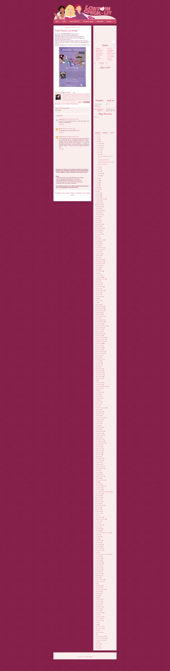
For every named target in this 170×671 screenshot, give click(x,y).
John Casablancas (99, 431)
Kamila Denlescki (99, 439)
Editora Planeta (99, 343)
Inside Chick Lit (99, 50)
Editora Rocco (98, 349)
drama (96, 298)
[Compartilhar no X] (58, 110)
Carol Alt (97, 257)
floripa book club (99, 374)
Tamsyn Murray (98, 620)
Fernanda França (99, 372)
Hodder (97, 390)
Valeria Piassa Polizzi (100, 640)
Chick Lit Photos (111, 53)
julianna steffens (99, 435)
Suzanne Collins (99, 616)
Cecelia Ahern (98, 265)
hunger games (98, 398)
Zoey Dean (97, 648)
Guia (96, 380)
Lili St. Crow (98, 472)
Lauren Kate (98, 462)
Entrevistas (100, 21)
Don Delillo (98, 294)
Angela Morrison (99, 210)
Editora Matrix (98, 331)
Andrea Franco (98, 206)
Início (56, 21)
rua (96, 583)
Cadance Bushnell (99, 247)
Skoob (113, 38)
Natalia (60, 128)
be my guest (98, 226)
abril (99, 169)
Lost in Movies (110, 56)
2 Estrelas (97, 189)
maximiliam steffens (100, 505)
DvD (96, 302)
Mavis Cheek (98, 503)
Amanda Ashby (98, 202)
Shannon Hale (98, 599)
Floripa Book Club (105, 125)
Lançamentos (110, 50)
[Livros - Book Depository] (99, 63)
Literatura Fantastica (100, 480)
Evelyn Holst (98, 364)
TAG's (112, 132)
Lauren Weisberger (99, 468)
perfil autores (98, 548)
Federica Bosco (99, 368)
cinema (97, 273)
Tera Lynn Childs (99, 626)
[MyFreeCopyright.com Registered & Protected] (99, 111)
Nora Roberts (98, 528)
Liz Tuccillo (98, 484)
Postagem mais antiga (83, 193)
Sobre (64, 21)
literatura (97, 478)
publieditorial (98, 558)
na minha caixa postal (100, 519)
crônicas (97, 281)
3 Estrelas (97, 193)
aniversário (98, 212)
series (96, 597)
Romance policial (99, 581)
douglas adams (98, 296)
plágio (96, 552)
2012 (98, 141)
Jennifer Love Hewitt (100, 417)
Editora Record (99, 347)
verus (96, 642)
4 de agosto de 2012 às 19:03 (72, 136)
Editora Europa (98, 314)
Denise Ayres (98, 284)
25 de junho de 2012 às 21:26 (72, 119)
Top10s (97, 630)
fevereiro (100, 173)
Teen (96, 624)
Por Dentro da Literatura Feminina (103, 554)
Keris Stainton (98, 446)
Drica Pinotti (98, 300)
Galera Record (98, 376)
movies (97, 515)
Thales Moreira (62, 136)
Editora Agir (98, 304)
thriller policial (99, 628)
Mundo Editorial (99, 517)
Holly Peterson (99, 392)
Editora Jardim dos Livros (101, 325)
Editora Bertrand (99, 308)
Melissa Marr (98, 511)
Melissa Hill (98, 509)
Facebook (99, 38)
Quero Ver (109, 59)
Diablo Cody (98, 288)
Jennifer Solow (99, 419)
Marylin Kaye (98, 499)
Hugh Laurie (98, 396)
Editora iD (97, 318)
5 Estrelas (97, 197)
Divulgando (98, 292)
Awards (97, 218)
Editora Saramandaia (100, 351)
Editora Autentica (99, 306)
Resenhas (98, 48)
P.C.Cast (97, 538)
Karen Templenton (99, 441)
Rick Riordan (98, 571)
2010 (98, 180)
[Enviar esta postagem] (74, 92)
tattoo (97, 622)
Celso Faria (98, 267)
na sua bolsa (98, 521)
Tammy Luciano (98, 618)
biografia (97, 238)
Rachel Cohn (98, 560)
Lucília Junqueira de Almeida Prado (103, 491)
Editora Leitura (99, 329)
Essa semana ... (99, 55)
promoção (97, 556)
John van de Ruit (99, 433)
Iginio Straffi (98, 402)
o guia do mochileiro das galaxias (103, 532)
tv (96, 634)
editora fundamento (100, 316)
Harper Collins (99, 384)
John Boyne (98, 429)
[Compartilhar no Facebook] (59, 110)
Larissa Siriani (98, 454)
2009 (98, 182)
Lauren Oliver (98, 464)
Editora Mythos (99, 335)
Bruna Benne (98, 243)
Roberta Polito (98, 573)
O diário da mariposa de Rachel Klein (106, 162)
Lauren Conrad (99, 460)
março (99, 171)
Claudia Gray (98, 275)
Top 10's (97, 56)
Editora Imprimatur (99, 320)
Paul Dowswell (98, 544)
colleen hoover (99, 277)
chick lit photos (99, 271)
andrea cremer (99, 204)
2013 (98, 139)
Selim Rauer (98, 593)
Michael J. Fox (98, 513)
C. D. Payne (97, 245)
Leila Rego (97, 470)
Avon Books (98, 216)
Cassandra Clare (99, 263)
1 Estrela (97, 187)
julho (99, 152)
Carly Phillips (98, 253)
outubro (100, 147)
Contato (109, 21)
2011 (98, 178)
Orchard (97, 534)
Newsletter (106, 38)
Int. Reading (98, 58)
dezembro (100, 143)
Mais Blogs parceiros (105, 118)
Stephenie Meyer (99, 612)
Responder (61, 124)
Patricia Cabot (98, 540)
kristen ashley (98, 450)
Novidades (67, 104)
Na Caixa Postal (99, 53)
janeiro (99, 175)
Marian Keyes (98, 497)
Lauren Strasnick (99, 466)
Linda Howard (98, 474)
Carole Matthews (99, 259)
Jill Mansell (98, 423)
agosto (99, 149)
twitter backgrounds (100, 636)
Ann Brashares (98, 214)
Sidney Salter (98, 603)
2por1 (96, 191)
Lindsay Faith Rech (99, 476)
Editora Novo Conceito (100, 339)
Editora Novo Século (100, 341)
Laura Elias (98, 456)
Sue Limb (97, 614)
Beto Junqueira (98, 234)
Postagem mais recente (62, 193)
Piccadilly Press (99, 550)
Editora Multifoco (99, 333)
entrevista (97, 361)
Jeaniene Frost (98, 413)
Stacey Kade (98, 610)
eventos (63, 104)
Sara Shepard (98, 587)
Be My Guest (110, 55)
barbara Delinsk (99, 224)
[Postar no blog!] (56, 110)
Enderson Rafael (99, 359)
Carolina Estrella (99, 261)
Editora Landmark (99, 327)
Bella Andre (98, 232)
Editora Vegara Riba (99, 353)
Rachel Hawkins (99, 564)
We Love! (109, 48)
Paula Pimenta (74, 104)
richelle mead (98, 569)
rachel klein (98, 566)
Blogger (91, 656)
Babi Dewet (97, 220)
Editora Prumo (98, 345)
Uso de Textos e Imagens (101, 638)
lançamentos (98, 452)
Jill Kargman (98, 421)
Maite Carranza (99, 493)
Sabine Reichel (98, 585)
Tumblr (110, 38)
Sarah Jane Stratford (100, 589)
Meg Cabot (97, 507)
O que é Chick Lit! (74, 21)
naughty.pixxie (62, 119)
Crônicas (109, 58)
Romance (97, 577)
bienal (96, 236)
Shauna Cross (98, 601)
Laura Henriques (99, 458)
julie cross (98, 437)
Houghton (97, 394)
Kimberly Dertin (99, 448)
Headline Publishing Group (101, 386)
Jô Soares (97, 425)
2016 (98, 134)
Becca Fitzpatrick (99, 228)
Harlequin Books (99, 382)
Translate (99, 106)
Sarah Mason (98, 591)
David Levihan (98, 282)
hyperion (97, 400)
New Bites (97, 523)
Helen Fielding (98, 388)
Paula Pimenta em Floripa (103, 159)
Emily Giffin (98, 357)
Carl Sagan (98, 251)
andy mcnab (98, 208)
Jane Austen (98, 409)
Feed (103, 38)
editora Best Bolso (99, 310)
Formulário (78, 180)
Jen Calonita (98, 415)
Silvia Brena (98, 605)
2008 (98, 185)
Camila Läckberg (99, 249)
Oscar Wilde (98, 536)
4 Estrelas (97, 195)
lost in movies (98, 489)
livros (96, 482)
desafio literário (99, 286)
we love (97, 646)
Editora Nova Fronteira (100, 337)
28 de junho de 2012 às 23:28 (69, 128)
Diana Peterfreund (99, 290)
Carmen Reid (98, 255)
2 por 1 (97, 59)
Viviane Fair (98, 644)
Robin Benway (98, 575)
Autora (105, 32)
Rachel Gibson (98, 562)
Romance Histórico (99, 579)
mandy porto (98, 495)
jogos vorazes (98, 427)
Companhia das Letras (100, 279)
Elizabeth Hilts (98, 355)
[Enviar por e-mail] (55, 110)
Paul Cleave (98, 542)
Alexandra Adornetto (100, 199)
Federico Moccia (99, 370)
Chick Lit (97, 269)
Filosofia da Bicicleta (102, 164)
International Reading (100, 407)
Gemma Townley (99, 378)
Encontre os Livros (88, 21)
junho (99, 154)
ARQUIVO (105, 132)
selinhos (97, 595)
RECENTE (97, 132)
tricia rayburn (98, 632)
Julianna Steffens (61, 92)
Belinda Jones (98, 230)
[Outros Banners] (111, 111)
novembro (100, 145)
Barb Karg (97, 222)
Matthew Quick (98, 501)
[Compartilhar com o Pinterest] (60, 110)
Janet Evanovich (99, 411)
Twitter (96, 38)
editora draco (98, 312)
